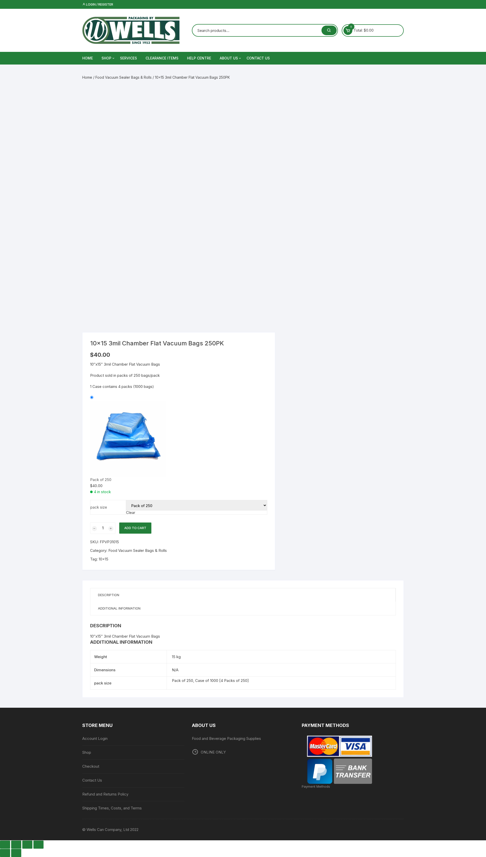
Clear (130, 512)
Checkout (90, 766)
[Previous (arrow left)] (5, 853)
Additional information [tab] (119, 608)
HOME (87, 58)
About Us (229, 58)
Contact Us (258, 58)
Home (87, 77)
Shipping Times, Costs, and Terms (112, 808)
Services (128, 58)
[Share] (27, 845)
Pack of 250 (100, 479)
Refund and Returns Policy (105, 794)
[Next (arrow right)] (16, 853)
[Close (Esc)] (38, 845)
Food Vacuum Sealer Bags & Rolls (123, 77)
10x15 (103, 559)
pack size (98, 507)
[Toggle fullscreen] (16, 845)
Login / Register (99, 4)
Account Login (95, 738)
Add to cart (135, 528)
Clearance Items (162, 58)
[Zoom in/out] (5, 845)
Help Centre (199, 58)
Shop (106, 58)
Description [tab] (108, 595)
